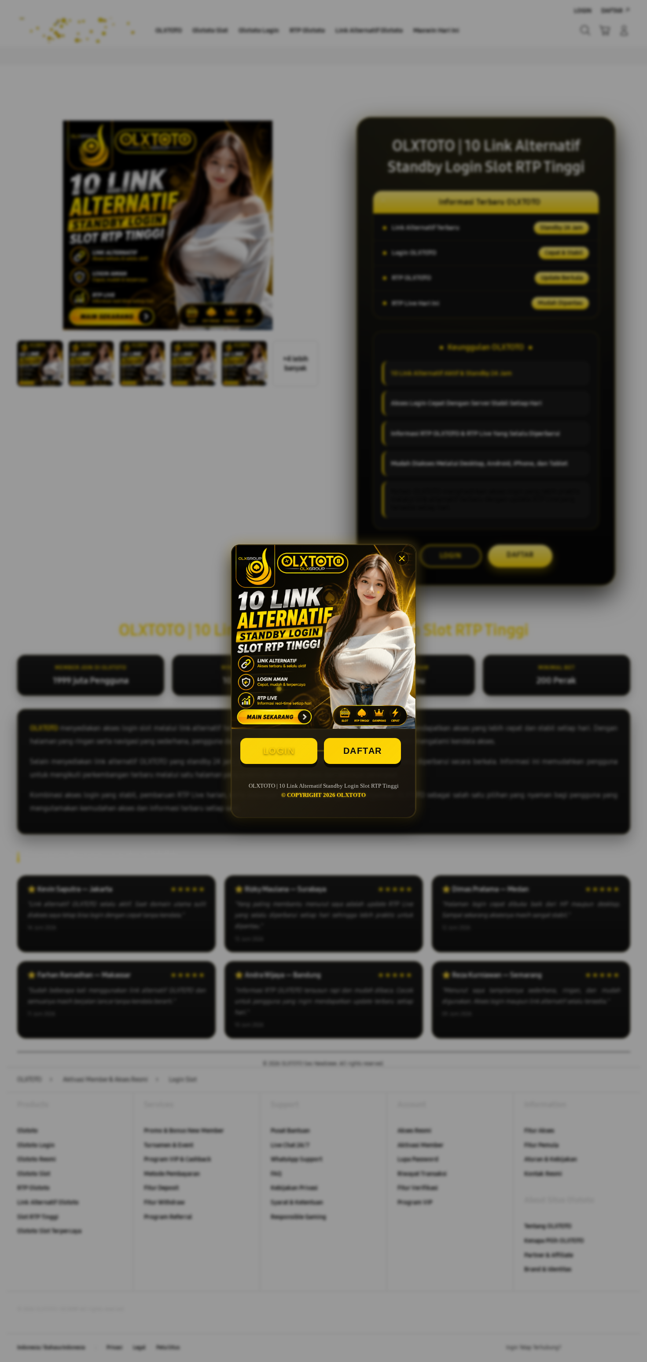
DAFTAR (362, 751)
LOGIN (279, 751)
